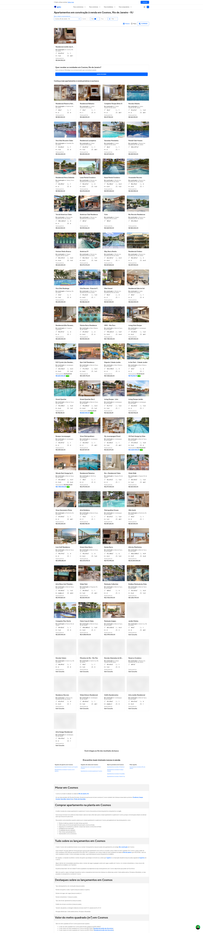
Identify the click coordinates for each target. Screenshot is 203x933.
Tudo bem (145, 2)
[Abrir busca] (148, 7)
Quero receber (101, 74)
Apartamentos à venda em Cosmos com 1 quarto (66, 767)
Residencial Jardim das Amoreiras (103, 928)
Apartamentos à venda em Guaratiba (116, 774)
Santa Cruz (70, 799)
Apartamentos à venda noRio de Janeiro (137, 767)
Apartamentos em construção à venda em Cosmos (91, 767)
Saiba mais (71, 2)
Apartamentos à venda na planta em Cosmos (91, 771)
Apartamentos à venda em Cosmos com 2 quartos (65, 770)
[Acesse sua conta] (144, 7)
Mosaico (127, 23)
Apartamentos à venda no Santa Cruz (116, 776)
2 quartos (142, 858)
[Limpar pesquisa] (79, 19)
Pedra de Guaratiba (80, 799)
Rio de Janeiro (127, 852)
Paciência (135, 797)
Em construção (123, 847)
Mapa (134, 23)
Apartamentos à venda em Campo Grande (115, 770)
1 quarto (108, 858)
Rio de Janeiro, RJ (84, 794)
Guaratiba (63, 799)
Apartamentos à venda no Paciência (115, 767)
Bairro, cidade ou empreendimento (62, 16)
